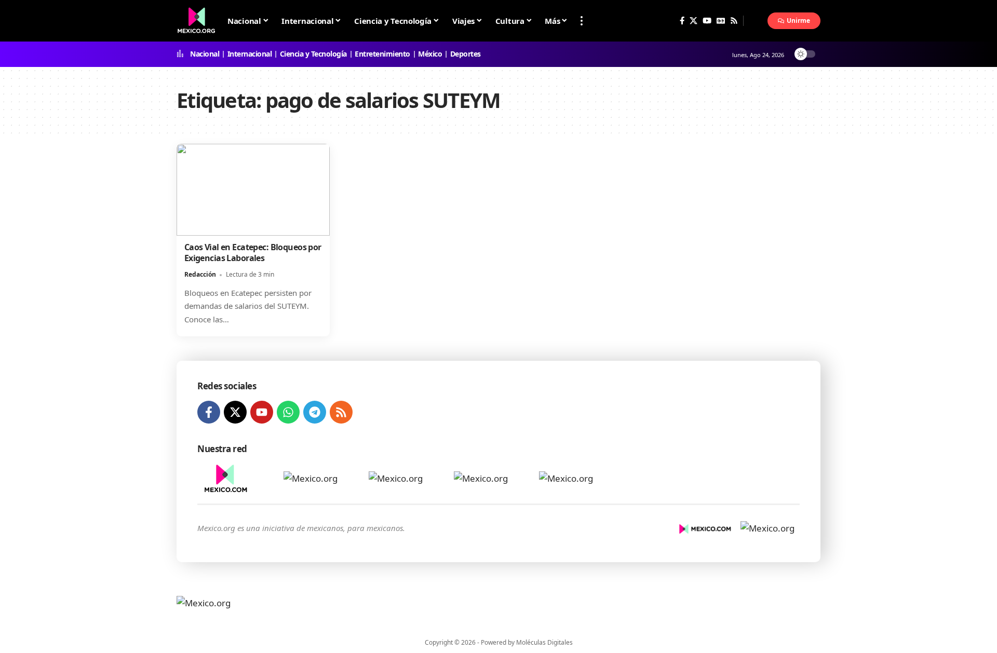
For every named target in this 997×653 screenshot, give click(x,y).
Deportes (465, 54)
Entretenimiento (382, 54)
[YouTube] (707, 21)
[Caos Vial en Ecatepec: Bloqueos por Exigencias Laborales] (253, 190)
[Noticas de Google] (720, 21)
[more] (581, 20)
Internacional (249, 54)
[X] (693, 21)
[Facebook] (682, 21)
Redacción (200, 274)
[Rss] (733, 21)
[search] (755, 20)
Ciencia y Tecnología (313, 54)
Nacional (204, 54)
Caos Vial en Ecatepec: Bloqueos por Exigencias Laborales (252, 252)
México (430, 54)
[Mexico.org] (243, 609)
